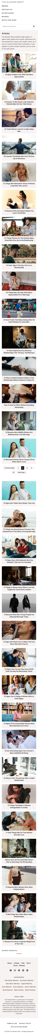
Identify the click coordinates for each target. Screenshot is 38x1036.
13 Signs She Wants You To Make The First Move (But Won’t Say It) (19, 643)
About (9, 963)
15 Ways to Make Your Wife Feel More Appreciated (19, 76)
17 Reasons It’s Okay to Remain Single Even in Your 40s (19, 943)
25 (14, 472)
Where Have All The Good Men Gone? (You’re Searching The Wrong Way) (19, 861)
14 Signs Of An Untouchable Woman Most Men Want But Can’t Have (19, 725)
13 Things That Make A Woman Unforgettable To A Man (19, 806)
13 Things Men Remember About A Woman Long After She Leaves (19, 185)
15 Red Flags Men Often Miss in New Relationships (19, 915)
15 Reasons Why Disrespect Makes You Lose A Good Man (19, 212)
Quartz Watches (30, 987)
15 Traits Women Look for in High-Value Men (19, 130)
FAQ (22, 963)
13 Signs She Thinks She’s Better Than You (19, 503)
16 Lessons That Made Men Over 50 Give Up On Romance (19, 157)
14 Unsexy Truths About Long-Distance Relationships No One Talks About (19, 103)
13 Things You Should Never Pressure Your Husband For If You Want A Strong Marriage (19, 530)
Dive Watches (7, 987)
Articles (16, 963)
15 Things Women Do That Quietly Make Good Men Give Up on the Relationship (19, 239)
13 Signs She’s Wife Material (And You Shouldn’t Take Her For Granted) (19, 561)
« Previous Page (9, 468)
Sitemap (22, 965)
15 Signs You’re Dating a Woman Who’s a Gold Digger (19, 697)
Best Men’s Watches (13, 983)
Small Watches (7, 990)
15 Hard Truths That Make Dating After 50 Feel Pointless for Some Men (19, 321)
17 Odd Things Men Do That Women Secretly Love (19, 834)
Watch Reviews (30, 990)
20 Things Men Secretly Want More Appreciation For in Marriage (19, 294)
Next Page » (21, 472)
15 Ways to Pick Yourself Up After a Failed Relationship (19, 779)
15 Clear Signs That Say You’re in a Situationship (19, 266)
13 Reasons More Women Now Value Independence (19, 888)
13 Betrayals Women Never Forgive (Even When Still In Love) (19, 461)
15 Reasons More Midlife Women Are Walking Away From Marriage (19, 433)
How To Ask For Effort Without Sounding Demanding (19, 406)
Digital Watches (26, 983)
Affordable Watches (11, 980)
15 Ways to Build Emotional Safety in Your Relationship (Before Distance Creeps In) (19, 379)
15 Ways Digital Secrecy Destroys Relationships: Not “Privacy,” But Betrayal (19, 352)
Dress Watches (18, 987)
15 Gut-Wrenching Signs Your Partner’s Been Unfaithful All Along (19, 752)
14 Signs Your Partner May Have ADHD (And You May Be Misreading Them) (19, 670)
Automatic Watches (26, 980)
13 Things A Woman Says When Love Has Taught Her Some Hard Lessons (19, 588)
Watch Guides (19, 990)
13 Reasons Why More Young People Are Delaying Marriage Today (19, 616)
